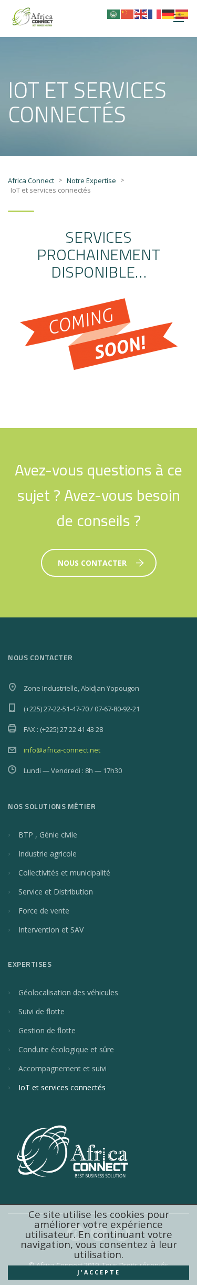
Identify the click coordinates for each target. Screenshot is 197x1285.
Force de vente (43, 911)
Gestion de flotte (47, 1030)
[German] (168, 13)
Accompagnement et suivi (62, 1068)
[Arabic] (114, 13)
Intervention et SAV (51, 930)
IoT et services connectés (62, 1087)
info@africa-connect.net (62, 750)
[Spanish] (182, 13)
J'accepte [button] (98, 1272)
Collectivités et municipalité (64, 873)
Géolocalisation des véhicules (68, 992)
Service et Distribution (55, 892)
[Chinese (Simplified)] (127, 13)
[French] (155, 13)
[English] (141, 13)
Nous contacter (92, 563)
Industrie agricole (47, 854)
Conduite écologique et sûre (66, 1049)
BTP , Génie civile (47, 835)
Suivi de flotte (41, 1011)
